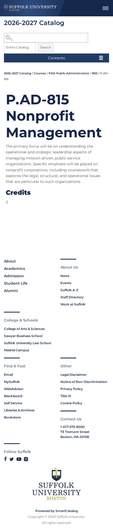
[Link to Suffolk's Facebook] (5, 459)
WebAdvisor (13, 389)
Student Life (16, 283)
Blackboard (13, 396)
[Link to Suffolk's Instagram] (26, 459)
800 (94, 73)
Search (45, 47)
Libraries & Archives (19, 410)
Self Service (13, 403)
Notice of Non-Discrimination (83, 382)
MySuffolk (12, 382)
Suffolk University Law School (27, 343)
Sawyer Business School (23, 336)
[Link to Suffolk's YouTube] (19, 459)
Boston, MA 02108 (74, 437)
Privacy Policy (71, 389)
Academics (14, 268)
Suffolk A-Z (69, 290)
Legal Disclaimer (73, 375)
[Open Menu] (105, 8)
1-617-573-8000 (72, 427)
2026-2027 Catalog (17, 73)
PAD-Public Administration (69, 73)
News (64, 276)
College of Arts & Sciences (24, 329)
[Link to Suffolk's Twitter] (11, 459)
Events (65, 283)
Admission (14, 276)
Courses (40, 73)
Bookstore (12, 417)
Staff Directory (72, 297)
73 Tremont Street (74, 432)
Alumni (11, 290)
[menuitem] (105, 8)
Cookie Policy (71, 403)
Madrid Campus (16, 350)
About (10, 261)
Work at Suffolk (72, 304)
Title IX (65, 396)
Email (8, 375)
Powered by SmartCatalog (56, 511)
